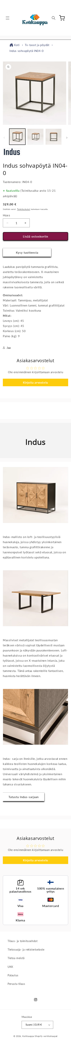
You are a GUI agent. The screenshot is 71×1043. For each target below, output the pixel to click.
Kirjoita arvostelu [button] (35, 382)
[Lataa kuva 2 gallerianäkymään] (35, 137)
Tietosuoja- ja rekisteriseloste (26, 949)
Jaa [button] (9, 347)
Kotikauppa (28, 1036)
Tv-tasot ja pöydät (37, 45)
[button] (7, 18)
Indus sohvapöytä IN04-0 (26, 50)
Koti (17, 45)
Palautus (13, 975)
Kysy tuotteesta (27, 252)
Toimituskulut (23, 209)
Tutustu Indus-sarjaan (24, 797)
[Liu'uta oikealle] (67, 138)
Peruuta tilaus (16, 983)
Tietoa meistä (16, 958)
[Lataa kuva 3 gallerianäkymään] (53, 137)
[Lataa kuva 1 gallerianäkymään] (17, 137)
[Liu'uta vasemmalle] (4, 138)
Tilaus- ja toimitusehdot (22, 941)
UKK (10, 966)
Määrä (6, 215)
